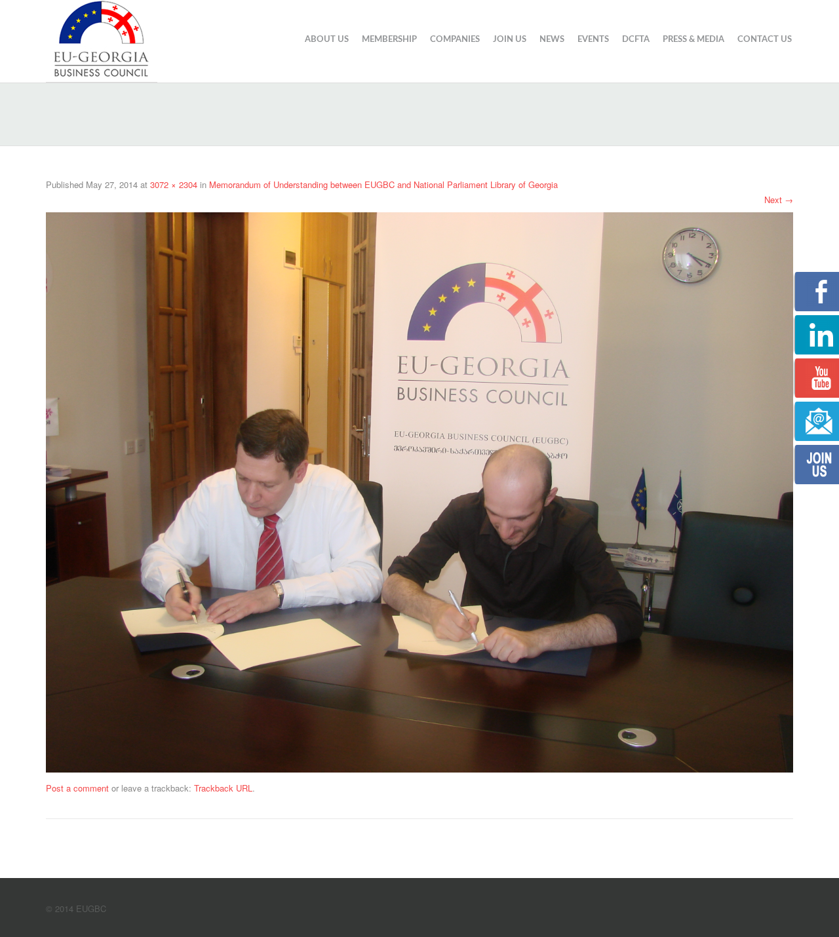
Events (593, 39)
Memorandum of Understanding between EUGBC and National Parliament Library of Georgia (383, 184)
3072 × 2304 (173, 184)
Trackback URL (223, 788)
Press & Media (693, 39)
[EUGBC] (101, 39)
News (551, 39)
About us (327, 39)
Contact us (764, 39)
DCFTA (636, 39)
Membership (389, 39)
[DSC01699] (419, 491)
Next (778, 199)
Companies (455, 39)
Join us (509, 39)
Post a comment (77, 788)
